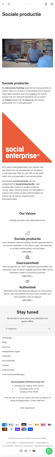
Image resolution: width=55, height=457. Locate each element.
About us (6, 347)
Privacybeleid (11, 443)
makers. (33, 94)
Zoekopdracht (8, 370)
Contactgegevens (42, 443)
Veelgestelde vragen (11, 351)
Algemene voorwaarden (24, 446)
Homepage (7, 338)
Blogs (4, 342)
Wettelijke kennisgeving (43, 446)
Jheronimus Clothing (22, 438)
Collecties (6, 356)
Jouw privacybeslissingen (13, 374)
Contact (5, 365)
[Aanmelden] (49, 328)
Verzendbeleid (8, 446)
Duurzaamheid (8, 360)
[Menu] (3, 4)
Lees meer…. (27, 251)
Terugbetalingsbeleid (26, 443)
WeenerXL (30, 100)
